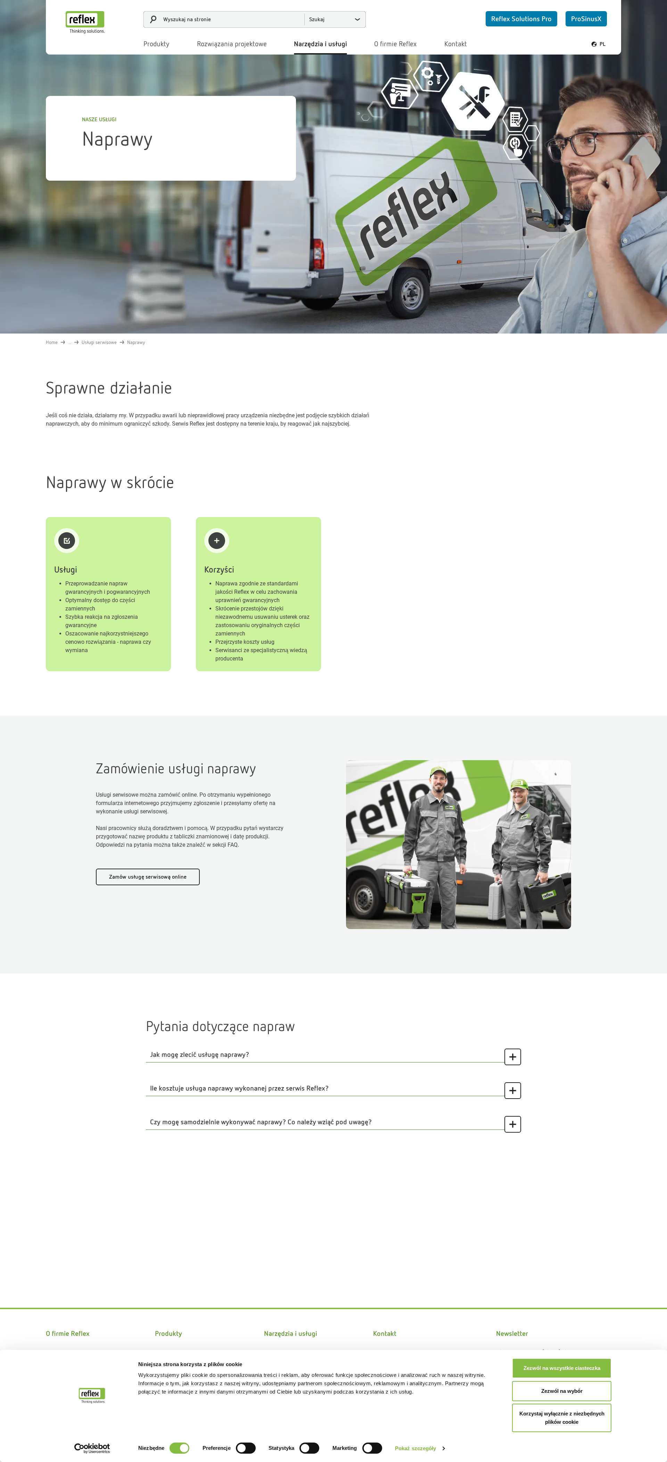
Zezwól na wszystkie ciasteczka (562, 1368)
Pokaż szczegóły (415, 1448)
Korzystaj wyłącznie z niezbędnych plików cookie (561, 1418)
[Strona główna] (85, 22)
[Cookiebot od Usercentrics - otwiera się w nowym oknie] (92, 1448)
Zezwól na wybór (562, 1391)
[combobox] (254, 19)
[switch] (246, 1448)
